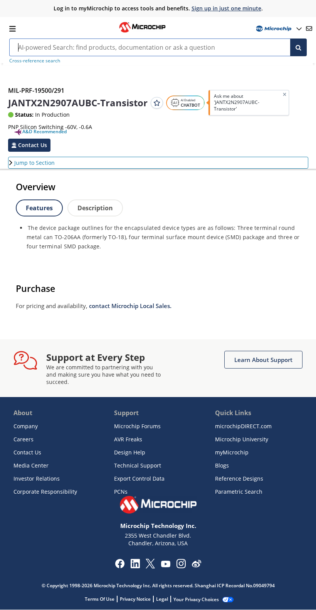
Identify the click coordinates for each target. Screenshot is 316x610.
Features (39, 208)
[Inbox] (309, 28)
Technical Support (137, 465)
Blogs (222, 465)
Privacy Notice (135, 599)
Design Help (129, 452)
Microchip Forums (137, 426)
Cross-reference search (34, 60)
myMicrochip (232, 452)
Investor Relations (36, 478)
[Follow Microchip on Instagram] (181, 566)
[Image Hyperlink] (142, 31)
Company (25, 426)
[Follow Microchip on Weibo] (196, 565)
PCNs (121, 491)
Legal (162, 599)
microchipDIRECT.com (243, 426)
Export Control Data (139, 478)
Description (95, 208)
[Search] (298, 47)
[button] (29, 145)
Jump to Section (34, 162)
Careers (23, 439)
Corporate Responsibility (45, 491)
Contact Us (27, 452)
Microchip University (241, 439)
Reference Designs (239, 478)
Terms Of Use (99, 599)
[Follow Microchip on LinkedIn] (135, 566)
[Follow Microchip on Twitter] (150, 566)
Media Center (31, 465)
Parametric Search (238, 491)
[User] (278, 29)
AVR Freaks (128, 439)
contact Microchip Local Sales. (130, 306)
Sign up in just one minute (226, 8)
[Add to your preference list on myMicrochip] (157, 103)
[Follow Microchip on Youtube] (165, 565)
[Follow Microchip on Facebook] (119, 566)
